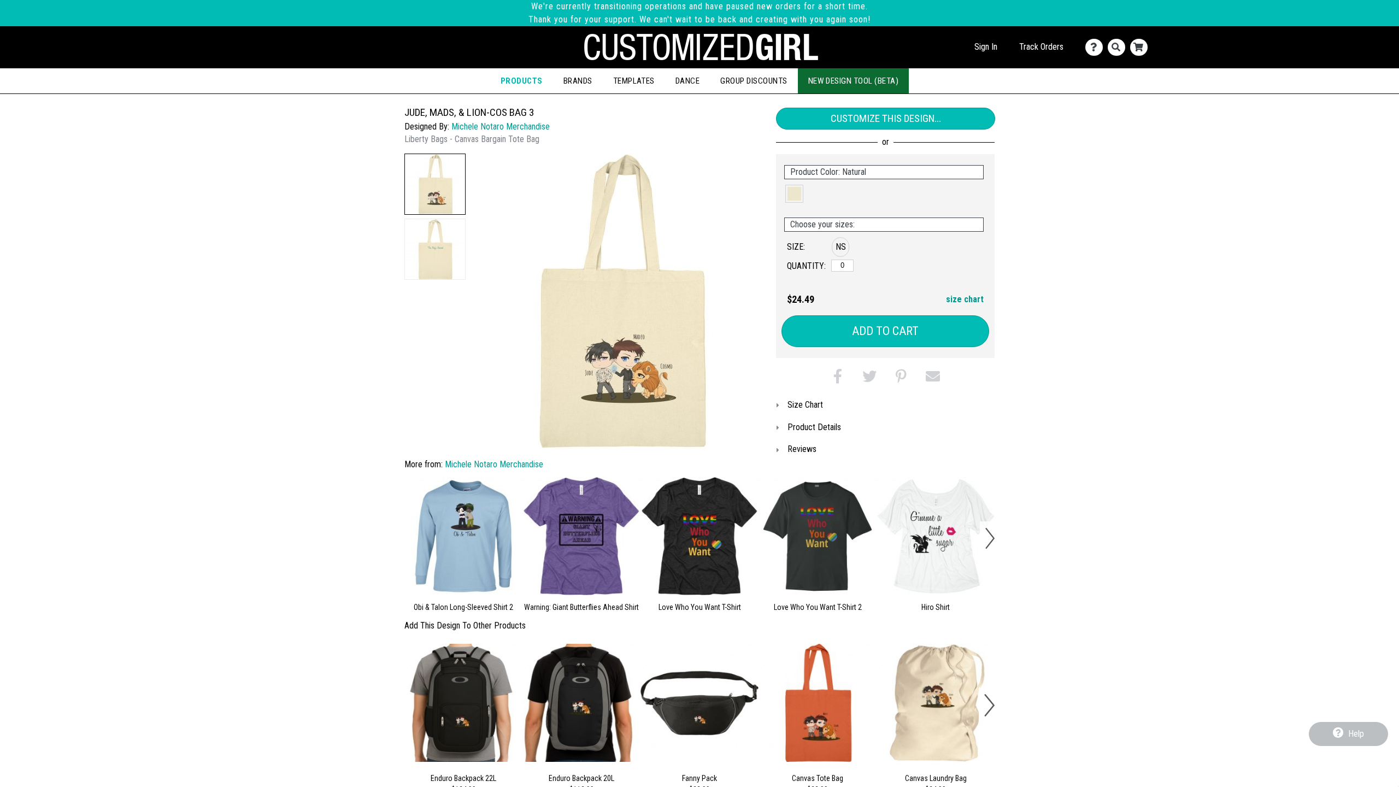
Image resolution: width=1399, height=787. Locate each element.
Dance (687, 81)
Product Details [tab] (814, 427)
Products (522, 81)
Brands (577, 81)
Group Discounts (753, 81)
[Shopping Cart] (1141, 47)
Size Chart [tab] (805, 405)
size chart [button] (965, 299)
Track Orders (1041, 47)
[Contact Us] (1096, 47)
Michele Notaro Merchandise (500, 126)
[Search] (1119, 47)
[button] (435, 184)
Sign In (985, 47)
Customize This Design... (886, 118)
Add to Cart (885, 331)
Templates (634, 81)
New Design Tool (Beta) (853, 81)
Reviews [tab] (801, 449)
